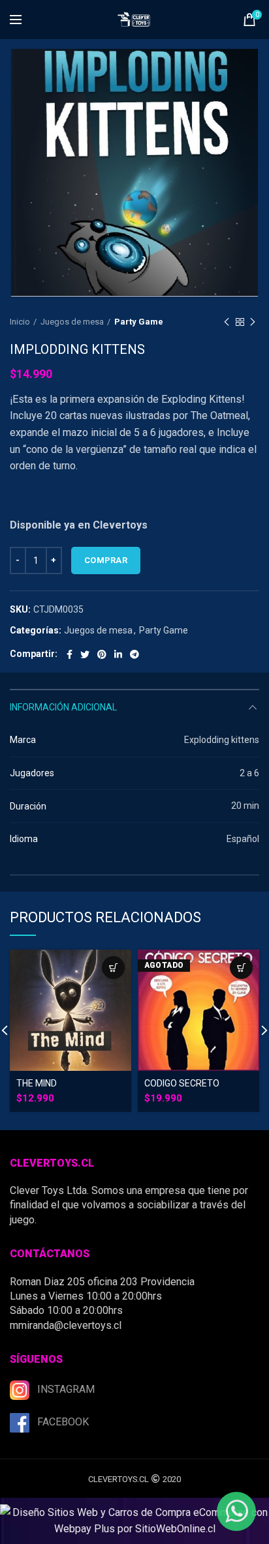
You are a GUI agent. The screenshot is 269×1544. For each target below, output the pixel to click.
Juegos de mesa (72, 322)
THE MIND (36, 1083)
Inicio (20, 322)
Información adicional (63, 707)
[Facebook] (69, 654)
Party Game (138, 322)
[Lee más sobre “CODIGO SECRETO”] (241, 967)
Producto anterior (226, 321)
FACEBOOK (63, 1422)
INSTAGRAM (66, 1389)
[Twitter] (84, 654)
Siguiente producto (252, 321)
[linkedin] (118, 654)
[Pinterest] (101, 654)
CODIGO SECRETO (181, 1083)
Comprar (105, 560)
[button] (113, 967)
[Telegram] (134, 654)
